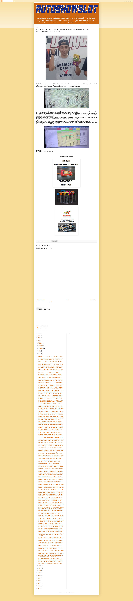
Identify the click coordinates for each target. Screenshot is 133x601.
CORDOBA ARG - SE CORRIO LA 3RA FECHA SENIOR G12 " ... (50, 481)
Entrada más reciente (41, 299)
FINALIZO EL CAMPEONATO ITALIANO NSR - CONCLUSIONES (50, 414)
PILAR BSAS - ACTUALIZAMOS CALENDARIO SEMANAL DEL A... (50, 526)
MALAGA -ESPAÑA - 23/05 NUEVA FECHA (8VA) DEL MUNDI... (50, 452)
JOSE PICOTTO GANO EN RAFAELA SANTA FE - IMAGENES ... (50, 374)
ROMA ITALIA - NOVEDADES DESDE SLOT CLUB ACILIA (49, 461)
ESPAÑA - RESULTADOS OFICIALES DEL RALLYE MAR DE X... (50, 366)
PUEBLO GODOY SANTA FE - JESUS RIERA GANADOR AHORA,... (51, 424)
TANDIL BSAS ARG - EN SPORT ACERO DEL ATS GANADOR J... (50, 380)
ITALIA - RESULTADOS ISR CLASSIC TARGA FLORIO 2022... (49, 421)
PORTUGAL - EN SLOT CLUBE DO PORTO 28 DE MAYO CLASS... (51, 427)
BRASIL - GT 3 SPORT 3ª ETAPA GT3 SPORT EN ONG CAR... (50, 476)
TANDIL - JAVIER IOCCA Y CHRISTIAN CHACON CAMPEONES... (50, 435)
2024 (39, 339)
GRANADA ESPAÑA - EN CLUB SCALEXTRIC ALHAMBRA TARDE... (51, 516)
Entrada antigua (93, 299)
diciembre (41, 343)
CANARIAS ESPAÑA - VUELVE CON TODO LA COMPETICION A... (50, 450)
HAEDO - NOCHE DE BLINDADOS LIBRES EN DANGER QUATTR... (51, 533)
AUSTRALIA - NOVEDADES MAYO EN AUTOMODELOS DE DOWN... (51, 507)
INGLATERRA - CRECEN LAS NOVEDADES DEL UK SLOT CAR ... (51, 444)
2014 (39, 583)
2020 (39, 573)
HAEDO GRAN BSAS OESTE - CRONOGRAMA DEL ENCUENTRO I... (51, 503)
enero (40, 570)
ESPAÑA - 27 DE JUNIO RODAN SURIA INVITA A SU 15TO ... (49, 523)
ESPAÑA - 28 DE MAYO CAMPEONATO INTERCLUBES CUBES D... (51, 440)
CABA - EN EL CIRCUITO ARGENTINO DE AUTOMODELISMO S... (50, 486)
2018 (39, 577)
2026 (39, 335)
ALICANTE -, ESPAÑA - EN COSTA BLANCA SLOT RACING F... (50, 518)
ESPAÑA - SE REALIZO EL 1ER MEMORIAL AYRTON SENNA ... (50, 499)
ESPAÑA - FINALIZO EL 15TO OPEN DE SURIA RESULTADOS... (50, 367)
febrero (40, 568)
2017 (39, 578)
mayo (40, 355)
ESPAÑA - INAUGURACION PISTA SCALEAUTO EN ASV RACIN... (50, 364)
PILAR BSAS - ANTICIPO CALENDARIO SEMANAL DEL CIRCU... (50, 379)
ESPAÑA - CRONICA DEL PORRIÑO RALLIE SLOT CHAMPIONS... (51, 525)
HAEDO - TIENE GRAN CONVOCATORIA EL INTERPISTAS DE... (50, 465)
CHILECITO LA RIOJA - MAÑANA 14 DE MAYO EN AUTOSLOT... (50, 542)
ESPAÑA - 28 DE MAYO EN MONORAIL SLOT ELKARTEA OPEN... (50, 515)
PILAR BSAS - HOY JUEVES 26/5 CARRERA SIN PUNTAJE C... (50, 396)
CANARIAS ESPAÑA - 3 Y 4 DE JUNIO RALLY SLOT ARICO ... (50, 447)
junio (40, 353)
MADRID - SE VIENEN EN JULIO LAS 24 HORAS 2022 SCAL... (50, 545)
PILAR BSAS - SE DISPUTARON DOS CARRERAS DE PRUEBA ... (50, 537)
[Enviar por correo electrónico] (52, 241)
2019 (39, 575)
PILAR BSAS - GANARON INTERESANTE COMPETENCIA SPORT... (51, 418)
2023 (39, 340)
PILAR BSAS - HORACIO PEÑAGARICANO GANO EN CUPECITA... (51, 408)
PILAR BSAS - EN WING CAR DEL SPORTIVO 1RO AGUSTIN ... (50, 392)
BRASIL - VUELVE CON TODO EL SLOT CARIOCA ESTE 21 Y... (50, 497)
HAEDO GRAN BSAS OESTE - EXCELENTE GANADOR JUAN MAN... (51, 550)
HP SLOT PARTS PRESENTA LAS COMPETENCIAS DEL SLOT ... (50, 406)
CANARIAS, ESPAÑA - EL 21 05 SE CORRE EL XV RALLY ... (49, 556)
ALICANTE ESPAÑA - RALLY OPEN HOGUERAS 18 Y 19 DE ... (50, 432)
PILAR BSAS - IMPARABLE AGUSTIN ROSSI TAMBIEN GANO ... (50, 359)
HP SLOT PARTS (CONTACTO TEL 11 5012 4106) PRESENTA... (50, 358)
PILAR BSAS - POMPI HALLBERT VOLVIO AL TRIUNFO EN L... (50, 385)
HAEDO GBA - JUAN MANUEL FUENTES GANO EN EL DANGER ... (51, 539)
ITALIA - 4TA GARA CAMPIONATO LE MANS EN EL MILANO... (50, 563)
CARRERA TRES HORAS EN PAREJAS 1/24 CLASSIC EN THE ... (50, 561)
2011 (39, 588)
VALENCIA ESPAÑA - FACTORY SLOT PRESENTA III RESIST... (50, 403)
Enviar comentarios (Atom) (47, 301)
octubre (40, 346)
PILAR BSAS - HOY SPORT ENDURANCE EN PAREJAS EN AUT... (51, 429)
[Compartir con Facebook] (56, 241)
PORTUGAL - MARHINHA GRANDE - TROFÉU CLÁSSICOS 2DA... (51, 416)
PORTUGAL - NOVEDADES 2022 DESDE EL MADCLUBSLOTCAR (51, 487)
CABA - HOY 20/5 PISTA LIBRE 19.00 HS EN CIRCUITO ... (49, 460)
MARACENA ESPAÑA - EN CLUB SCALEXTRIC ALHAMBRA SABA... (51, 553)
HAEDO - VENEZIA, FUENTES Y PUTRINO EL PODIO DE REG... (50, 409)
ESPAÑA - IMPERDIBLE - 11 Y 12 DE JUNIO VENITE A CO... (49, 463)
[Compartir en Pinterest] (57, 241)
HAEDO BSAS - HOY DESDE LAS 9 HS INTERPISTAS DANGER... (50, 445)
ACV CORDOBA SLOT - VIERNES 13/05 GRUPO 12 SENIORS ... (50, 555)
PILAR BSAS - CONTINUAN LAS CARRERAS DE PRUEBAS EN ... (51, 489)
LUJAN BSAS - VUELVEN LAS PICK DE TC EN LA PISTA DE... (50, 543)
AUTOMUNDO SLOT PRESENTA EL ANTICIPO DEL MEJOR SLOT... (51, 422)
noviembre (41, 345)
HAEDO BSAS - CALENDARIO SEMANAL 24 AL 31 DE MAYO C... (50, 413)
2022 (39, 342)
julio (39, 351)
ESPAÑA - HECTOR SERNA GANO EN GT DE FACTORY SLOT (50, 478)
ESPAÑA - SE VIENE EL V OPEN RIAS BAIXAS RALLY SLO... (49, 419)
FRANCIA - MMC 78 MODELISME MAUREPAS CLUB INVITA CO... (50, 466)
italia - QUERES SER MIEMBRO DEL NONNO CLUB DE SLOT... (50, 508)
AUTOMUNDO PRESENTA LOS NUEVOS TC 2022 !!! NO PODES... (51, 411)
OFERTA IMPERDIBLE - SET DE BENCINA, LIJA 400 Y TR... (49, 362)
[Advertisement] (66, 289)
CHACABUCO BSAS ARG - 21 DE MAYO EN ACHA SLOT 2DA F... (50, 510)
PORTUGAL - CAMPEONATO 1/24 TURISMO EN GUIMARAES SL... (51, 479)
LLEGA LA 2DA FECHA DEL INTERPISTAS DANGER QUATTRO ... (50, 531)
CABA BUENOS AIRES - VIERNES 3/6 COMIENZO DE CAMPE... (50, 356)
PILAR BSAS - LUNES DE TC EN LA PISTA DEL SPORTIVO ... (50, 505)
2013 (39, 585)
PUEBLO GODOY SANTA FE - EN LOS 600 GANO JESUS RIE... (50, 371)
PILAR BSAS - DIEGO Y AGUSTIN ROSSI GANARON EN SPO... (50, 528)
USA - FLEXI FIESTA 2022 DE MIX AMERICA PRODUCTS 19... (50, 547)
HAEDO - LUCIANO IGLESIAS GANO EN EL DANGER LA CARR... (50, 369)
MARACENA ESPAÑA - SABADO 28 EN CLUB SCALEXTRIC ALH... (51, 390)
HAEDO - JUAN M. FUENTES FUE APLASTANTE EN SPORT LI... (50, 388)
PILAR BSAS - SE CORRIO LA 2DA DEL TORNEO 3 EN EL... (49, 482)
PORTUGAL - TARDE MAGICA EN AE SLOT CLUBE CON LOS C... (50, 375)
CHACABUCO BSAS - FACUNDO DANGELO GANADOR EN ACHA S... (51, 439)
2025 (39, 337)
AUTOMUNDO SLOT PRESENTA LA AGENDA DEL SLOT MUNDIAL (51, 491)
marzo (40, 566)
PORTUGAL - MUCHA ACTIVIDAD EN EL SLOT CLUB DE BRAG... (50, 540)
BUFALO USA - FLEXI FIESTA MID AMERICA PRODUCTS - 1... (50, 405)
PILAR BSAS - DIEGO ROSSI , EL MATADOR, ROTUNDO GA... (50, 558)
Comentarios (40, 330)
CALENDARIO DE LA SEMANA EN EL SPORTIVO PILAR (49, 372)
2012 (39, 586)
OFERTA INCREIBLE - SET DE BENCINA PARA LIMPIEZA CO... (50, 469)
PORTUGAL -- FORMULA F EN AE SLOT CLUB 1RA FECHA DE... (50, 468)
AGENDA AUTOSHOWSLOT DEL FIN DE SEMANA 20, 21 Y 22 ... (50, 458)
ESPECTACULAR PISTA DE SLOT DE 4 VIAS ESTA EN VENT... (50, 434)
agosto (40, 350)
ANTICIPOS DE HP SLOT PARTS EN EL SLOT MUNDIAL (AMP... (50, 382)
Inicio (67, 299)
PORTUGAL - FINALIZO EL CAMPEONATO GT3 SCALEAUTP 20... (50, 471)
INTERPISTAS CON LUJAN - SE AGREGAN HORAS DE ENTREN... (51, 495)
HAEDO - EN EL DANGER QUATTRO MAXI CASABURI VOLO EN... (51, 361)
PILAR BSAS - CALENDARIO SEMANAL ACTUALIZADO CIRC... (50, 521)
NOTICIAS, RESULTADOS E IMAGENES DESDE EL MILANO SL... (50, 548)
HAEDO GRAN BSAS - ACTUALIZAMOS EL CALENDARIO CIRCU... (51, 520)
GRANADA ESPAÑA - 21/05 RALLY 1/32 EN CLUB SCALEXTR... (50, 492)
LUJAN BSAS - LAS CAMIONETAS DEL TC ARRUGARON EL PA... (50, 529)
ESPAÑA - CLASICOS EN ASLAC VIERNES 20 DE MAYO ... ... (50, 513)
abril (39, 565)
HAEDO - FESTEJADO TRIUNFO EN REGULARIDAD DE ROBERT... (51, 494)
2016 (39, 580)
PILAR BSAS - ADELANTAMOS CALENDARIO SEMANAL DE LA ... (50, 448)
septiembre (41, 348)
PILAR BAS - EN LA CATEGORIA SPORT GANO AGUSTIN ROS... (50, 401)
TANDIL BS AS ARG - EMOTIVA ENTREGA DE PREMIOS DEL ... (50, 377)
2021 (39, 572)
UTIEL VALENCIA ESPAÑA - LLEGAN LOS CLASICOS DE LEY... (50, 426)
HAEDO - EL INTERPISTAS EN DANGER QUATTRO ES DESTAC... (51, 455)
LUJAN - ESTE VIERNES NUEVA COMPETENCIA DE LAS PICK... (50, 400)
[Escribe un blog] (53, 241)
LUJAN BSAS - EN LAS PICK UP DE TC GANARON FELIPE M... (50, 387)
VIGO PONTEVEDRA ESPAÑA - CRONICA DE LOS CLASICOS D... (50, 437)
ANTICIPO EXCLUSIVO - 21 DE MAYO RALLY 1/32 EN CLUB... (50, 502)
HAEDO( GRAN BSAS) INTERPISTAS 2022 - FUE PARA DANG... (50, 442)
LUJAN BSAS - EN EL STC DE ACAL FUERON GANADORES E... (50, 560)
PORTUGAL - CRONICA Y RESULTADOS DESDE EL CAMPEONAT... (51, 484)
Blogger (73, 592)
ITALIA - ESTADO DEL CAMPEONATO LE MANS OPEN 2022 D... (50, 395)
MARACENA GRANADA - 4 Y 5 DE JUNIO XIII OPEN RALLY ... (50, 500)
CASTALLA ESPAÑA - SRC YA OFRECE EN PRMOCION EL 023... (50, 512)
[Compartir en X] (54, 241)
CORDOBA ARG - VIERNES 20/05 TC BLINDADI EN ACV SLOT (50, 474)
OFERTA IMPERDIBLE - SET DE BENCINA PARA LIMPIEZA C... (50, 393)
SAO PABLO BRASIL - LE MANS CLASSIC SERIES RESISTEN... (50, 398)
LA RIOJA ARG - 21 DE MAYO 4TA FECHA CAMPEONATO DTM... (50, 453)
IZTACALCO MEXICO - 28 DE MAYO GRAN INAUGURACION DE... (50, 473)
